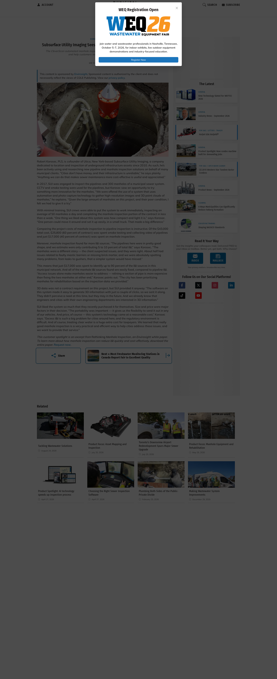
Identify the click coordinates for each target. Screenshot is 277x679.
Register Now (138, 59)
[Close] (176, 8)
